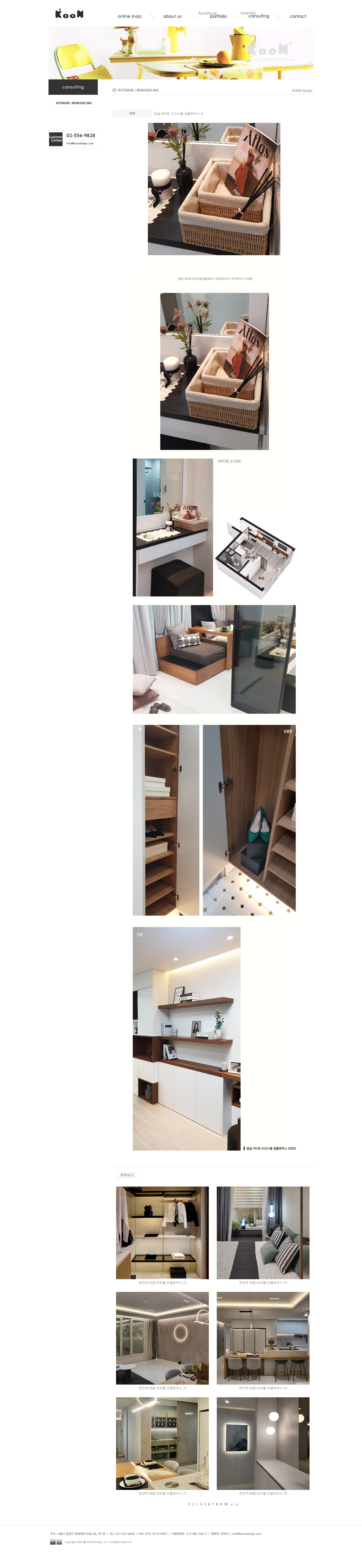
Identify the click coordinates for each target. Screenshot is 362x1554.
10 (225, 1504)
